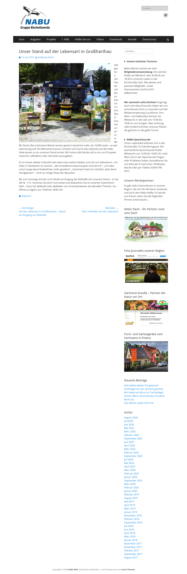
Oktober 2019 (131, 494)
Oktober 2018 (131, 519)
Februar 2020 (131, 487)
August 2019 (131, 498)
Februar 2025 (131, 452)
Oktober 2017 (131, 550)
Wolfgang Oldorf (46, 57)
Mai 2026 (129, 428)
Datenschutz (149, 39)
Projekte (51, 39)
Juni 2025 (129, 442)
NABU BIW (73, 569)
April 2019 (129, 505)
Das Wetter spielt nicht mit (139, 403)
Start (21, 39)
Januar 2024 (130, 477)
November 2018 (133, 515)
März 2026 (130, 431)
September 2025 (133, 438)
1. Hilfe (65, 39)
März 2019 (130, 508)
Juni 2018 (129, 529)
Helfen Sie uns (83, 39)
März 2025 (130, 449)
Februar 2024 (131, 473)
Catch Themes (128, 569)
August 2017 (131, 557)
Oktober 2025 (131, 435)
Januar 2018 (130, 540)
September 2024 (133, 456)
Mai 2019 (129, 501)
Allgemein (26, 196)
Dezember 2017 (133, 543)
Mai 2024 (129, 463)
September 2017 (133, 554)
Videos (100, 39)
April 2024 (129, 466)
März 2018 (130, 536)
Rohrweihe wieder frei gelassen (141, 385)
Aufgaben (35, 39)
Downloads (116, 39)
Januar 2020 (130, 491)
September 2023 (133, 480)
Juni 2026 (129, 424)
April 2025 (129, 445)
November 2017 (133, 547)
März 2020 (130, 484)
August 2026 (131, 417)
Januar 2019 (130, 512)
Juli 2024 (128, 459)
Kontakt (132, 39)
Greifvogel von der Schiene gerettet (143, 389)
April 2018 (129, 533)
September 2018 (133, 522)
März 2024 (130, 470)
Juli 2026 (128, 421)
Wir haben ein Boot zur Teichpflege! (143, 392)
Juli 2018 (128, 526)
